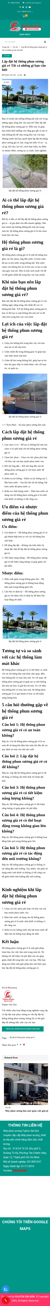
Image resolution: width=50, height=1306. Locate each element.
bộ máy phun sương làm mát (32, 424)
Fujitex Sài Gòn (10, 75)
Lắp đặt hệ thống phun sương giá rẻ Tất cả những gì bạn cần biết (24, 66)
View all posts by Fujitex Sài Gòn (23, 1029)
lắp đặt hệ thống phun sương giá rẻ (22, 1037)
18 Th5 (6, 82)
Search (45, 41)
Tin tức (15, 47)
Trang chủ (5, 47)
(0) (20, 75)
